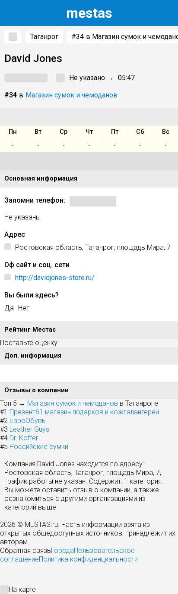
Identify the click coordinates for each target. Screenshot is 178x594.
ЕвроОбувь (28, 420)
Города (62, 550)
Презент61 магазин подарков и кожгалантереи (84, 412)
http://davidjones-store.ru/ (55, 278)
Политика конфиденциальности (88, 559)
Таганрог (44, 36)
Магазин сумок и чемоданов (71, 95)
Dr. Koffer (24, 438)
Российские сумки (39, 446)
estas (89, 13)
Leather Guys (29, 429)
